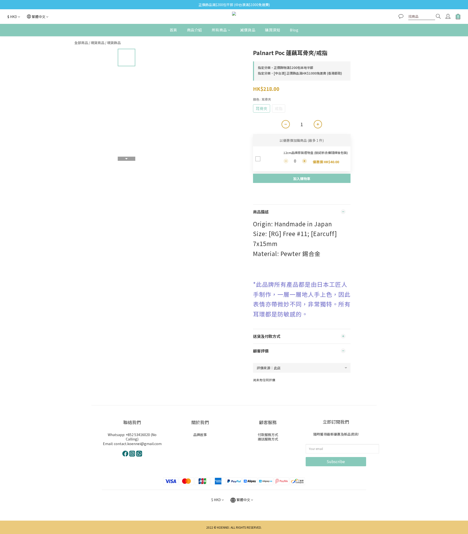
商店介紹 (194, 29)
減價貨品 (247, 29)
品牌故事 (200, 434)
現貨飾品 (114, 42)
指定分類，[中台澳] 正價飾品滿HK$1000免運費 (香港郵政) (300, 73)
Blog (294, 29)
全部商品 (81, 42)
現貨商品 (97, 42)
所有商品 (219, 29)
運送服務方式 (268, 439)
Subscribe (336, 461)
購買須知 (272, 29)
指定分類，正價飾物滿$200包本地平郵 (285, 67)
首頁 (173, 29)
